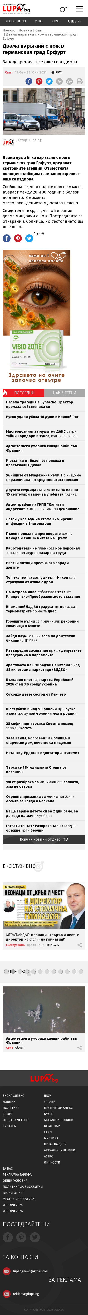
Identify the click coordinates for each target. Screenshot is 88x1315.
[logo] (16, 8)
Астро (48, 1156)
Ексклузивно (15, 945)
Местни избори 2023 (19, 1199)
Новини (25, 30)
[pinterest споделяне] (39, 81)
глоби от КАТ (13, 1193)
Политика (11, 1108)
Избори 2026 (13, 1211)
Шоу (47, 1096)
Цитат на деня (55, 1144)
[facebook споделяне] (28, 81)
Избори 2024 (13, 1205)
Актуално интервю (59, 1150)
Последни (24, 392)
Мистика (51, 1138)
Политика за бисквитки (23, 1187)
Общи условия (15, 1181)
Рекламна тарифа (17, 1175)
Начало (9, 30)
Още (72, 21)
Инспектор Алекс (58, 1108)
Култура (9, 1126)
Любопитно (16, 21)
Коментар (52, 1126)
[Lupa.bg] (8, 143)
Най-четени (64, 392)
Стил (48, 1132)
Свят (56, 21)
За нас (8, 1168)
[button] (6, 971)
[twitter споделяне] (49, 81)
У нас (39, 21)
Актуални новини (58, 1120)
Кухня (49, 1114)
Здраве (49, 1102)
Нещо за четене (15, 1120)
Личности (52, 1162)
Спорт (8, 1114)
